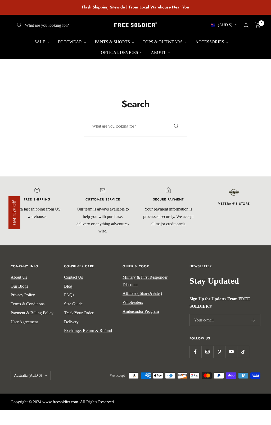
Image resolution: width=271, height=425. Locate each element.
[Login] (246, 25)
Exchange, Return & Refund (88, 330)
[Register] (253, 320)
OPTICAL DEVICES (120, 52)
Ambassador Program (141, 311)
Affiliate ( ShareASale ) (142, 293)
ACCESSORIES (210, 42)
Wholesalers (133, 302)
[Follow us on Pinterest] (219, 352)
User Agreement (24, 322)
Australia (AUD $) (28, 375)
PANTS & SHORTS (113, 42)
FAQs (69, 295)
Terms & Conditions (27, 304)
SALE (40, 42)
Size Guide (73, 304)
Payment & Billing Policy (32, 313)
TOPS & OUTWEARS (163, 42)
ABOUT (159, 52)
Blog (68, 286)
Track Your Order (78, 313)
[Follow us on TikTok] (243, 352)
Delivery (71, 322)
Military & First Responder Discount (145, 281)
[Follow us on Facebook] (195, 352)
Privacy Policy (23, 295)
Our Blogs (19, 286)
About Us (19, 277)
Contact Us (73, 277)
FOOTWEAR (70, 42)
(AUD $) (225, 25)
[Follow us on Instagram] (207, 352)
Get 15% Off (14, 212)
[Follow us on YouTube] (231, 352)
